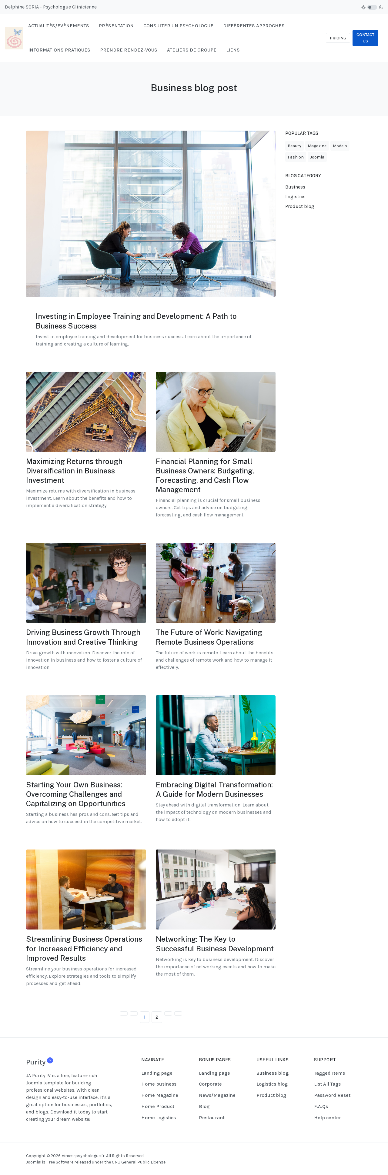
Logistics (295, 196)
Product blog (299, 206)
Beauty (294, 146)
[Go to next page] (168, 1013)
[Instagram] (343, 1156)
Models (340, 146)
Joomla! (33, 1162)
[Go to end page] (178, 1013)
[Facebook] (335, 1156)
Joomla (317, 157)
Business (295, 187)
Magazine (317, 146)
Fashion (296, 157)
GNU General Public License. (139, 1162)
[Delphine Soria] (14, 37)
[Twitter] (358, 1156)
